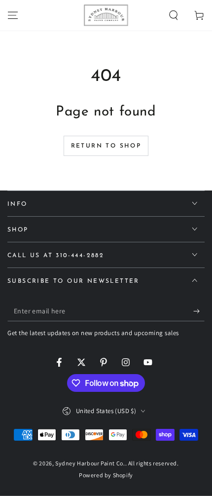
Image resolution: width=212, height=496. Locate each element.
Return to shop (106, 146)
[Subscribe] (199, 311)
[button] (173, 15)
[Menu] (13, 15)
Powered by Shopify (106, 475)
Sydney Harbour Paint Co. (90, 463)
